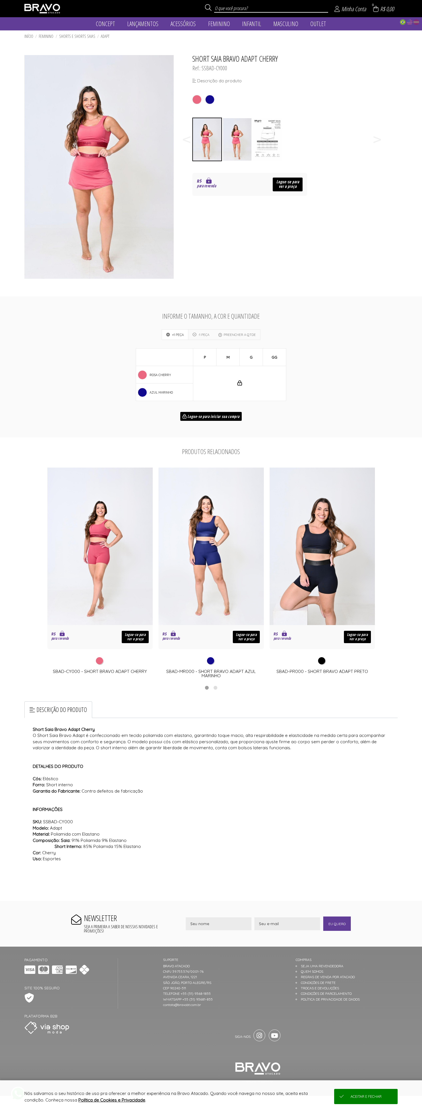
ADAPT (105, 36)
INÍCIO (28, 36)
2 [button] (215, 687)
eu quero (337, 924)
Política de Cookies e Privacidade (111, 1100)
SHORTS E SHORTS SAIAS (77, 36)
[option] (207, 139)
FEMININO (46, 36)
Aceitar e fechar (366, 1096)
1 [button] (207, 687)
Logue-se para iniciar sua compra (213, 417)
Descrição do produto (61, 709)
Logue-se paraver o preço (287, 184)
